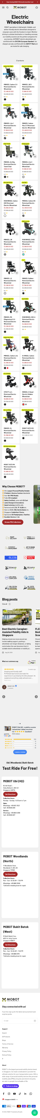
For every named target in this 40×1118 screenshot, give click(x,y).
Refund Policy (6, 1055)
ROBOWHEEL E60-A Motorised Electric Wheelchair (28, 319)
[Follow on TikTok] (19, 1093)
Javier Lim (11, 686)
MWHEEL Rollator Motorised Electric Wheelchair (28, 281)
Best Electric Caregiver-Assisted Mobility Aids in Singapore (15, 632)
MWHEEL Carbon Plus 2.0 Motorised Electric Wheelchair (28, 125)
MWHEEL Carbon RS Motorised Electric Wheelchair (28, 203)
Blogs (4, 1040)
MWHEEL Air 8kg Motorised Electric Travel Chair (10, 164)
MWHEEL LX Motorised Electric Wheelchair (10, 281)
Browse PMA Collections (13, 522)
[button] (3, 696)
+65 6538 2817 (10, 815)
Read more (7, 680)
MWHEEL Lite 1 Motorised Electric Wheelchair (10, 125)
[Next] (37, 2)
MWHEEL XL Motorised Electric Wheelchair (10, 430)
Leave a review (20, 752)
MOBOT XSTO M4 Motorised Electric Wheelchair (10, 467)
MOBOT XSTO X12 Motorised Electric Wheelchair (28, 430)
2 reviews (10, 688)
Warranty (5, 1048)
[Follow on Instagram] (9, 1093)
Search (4, 1033)
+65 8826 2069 (15, 813)
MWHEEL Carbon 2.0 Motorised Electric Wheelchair (10, 87)
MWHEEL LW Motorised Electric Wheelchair (10, 242)
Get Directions (10, 794)
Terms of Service (7, 1044)
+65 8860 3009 (15, 883)
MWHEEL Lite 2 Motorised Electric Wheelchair (28, 164)
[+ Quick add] (17, 79)
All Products (6, 1037)
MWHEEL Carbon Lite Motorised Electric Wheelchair (11, 358)
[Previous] (2, 2)
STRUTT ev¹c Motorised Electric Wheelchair (10, 394)
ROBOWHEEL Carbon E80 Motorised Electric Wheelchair (11, 203)
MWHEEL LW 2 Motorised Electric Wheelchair (28, 87)
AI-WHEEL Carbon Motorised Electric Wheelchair (28, 358)
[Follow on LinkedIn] (25, 1093)
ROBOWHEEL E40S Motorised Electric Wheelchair (28, 242)
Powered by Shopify (16, 1112)
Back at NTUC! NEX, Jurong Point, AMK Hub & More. (20, 2)
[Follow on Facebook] (3, 1093)
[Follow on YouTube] (14, 1093)
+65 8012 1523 (15, 805)
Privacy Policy (6, 1051)
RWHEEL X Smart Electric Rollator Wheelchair (27, 394)
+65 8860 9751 (15, 954)
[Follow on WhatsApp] (30, 1093)
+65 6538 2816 (10, 808)
